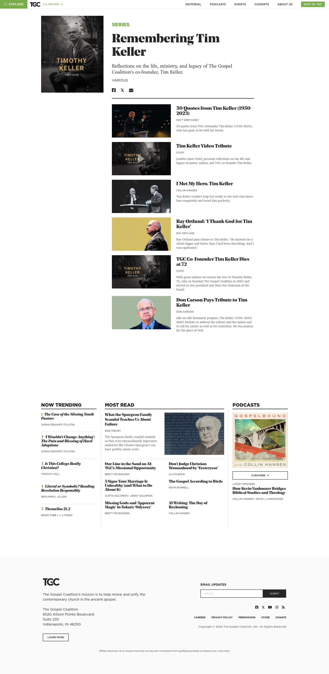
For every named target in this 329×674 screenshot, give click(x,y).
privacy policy (222, 617)
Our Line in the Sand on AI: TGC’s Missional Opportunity (130, 466)
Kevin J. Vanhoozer (269, 499)
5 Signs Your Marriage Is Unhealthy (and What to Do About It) (128, 486)
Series (121, 24)
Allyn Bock (177, 474)
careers (200, 617)
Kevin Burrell (179, 487)
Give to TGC (313, 4)
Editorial (193, 4)
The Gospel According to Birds (196, 482)
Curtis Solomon (116, 496)
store (265, 617)
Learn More (55, 637)
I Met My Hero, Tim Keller (204, 184)
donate (281, 617)
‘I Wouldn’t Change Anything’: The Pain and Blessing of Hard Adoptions (68, 441)
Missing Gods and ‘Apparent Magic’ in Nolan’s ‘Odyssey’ (130, 505)
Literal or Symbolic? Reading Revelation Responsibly (67, 489)
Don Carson (185, 312)
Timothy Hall (50, 474)
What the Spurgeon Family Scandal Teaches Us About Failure (128, 420)
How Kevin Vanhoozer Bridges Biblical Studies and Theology (259, 491)
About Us (285, 4)
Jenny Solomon (141, 496)
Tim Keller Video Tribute (204, 146)
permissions (247, 617)
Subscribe (258, 475)
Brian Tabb (49, 515)
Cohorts (261, 4)
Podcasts (218, 4)
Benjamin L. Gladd (54, 496)
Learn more (223, 650)
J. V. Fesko (65, 515)
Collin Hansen (186, 190)
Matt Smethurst (187, 120)
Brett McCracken (117, 474)
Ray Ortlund (185, 233)
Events (240, 4)
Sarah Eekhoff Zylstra (58, 424)
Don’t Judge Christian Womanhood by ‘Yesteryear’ (193, 466)
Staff (180, 152)
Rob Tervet (113, 431)
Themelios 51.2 (57, 509)
